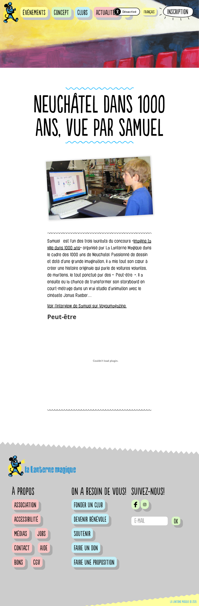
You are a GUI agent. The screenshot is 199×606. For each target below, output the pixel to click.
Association (25, 505)
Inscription (177, 12)
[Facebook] (135, 504)
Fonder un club (88, 505)
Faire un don (86, 548)
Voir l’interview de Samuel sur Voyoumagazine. (87, 306)
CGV (36, 563)
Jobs (41, 534)
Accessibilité (26, 519)
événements (34, 13)
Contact (22, 548)
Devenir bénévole (90, 519)
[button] (149, 11)
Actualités (106, 13)
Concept (61, 13)
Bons (18, 563)
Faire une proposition (94, 563)
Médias (20, 534)
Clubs (82, 13)
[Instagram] (145, 504)
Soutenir (82, 534)
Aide (44, 548)
